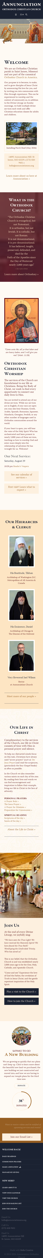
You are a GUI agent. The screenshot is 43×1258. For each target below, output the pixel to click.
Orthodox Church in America (20, 77)
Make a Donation (10, 1167)
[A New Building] (21, 1036)
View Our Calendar (11, 1193)
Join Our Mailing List (12, 1203)
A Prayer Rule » (11, 801)
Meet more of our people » (21, 696)
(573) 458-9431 (27, 161)
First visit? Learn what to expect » (21, 488)
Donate (21, 1085)
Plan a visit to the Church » (21, 992)
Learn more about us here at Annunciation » (21, 177)
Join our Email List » (21, 1137)
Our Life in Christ (22, 269)
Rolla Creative (26, 1250)
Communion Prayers (11, 1162)
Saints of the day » (12, 821)
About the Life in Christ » (21, 830)
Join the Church (9, 1209)
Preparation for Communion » (18, 810)
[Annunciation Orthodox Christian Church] (21, 6)
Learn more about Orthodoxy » (21, 274)
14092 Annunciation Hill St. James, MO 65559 (13, 1238)
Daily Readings (9, 1156)
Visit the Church (10, 1198)
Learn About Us (9, 1187)
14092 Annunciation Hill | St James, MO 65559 (21, 158)
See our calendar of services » (21, 476)
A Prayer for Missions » (15, 807)
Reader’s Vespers (21, 466)
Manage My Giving (10, 1172)
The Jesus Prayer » (12, 804)
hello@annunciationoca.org (21, 166)
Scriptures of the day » (14, 818)
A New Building (21, 1054)
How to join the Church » (21, 1001)
